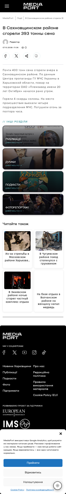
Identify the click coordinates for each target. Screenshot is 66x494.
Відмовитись (33, 472)
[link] (5, 352)
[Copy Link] (36, 55)
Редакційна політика (41, 374)
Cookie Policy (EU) (45, 395)
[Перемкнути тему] (57, 485)
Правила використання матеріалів (43, 385)
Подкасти (9, 378)
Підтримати (11, 390)
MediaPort (8, 18)
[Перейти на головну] (33, 6)
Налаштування (33, 482)
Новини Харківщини (17, 366)
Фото (6, 384)
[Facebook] (6, 55)
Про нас (39, 366)
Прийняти (33, 463)
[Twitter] (16, 55)
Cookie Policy (17, 490)
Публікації (10, 372)
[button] (60, 433)
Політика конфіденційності (40, 490)
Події (19, 18)
